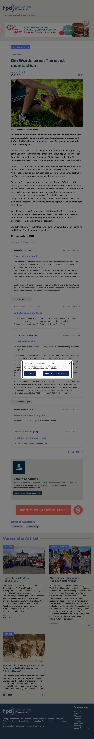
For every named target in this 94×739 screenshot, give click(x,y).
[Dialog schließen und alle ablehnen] (70, 362)
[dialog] (47, 369)
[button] (89, 10)
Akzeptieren (62, 373)
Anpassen (30, 373)
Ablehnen (48, 373)
